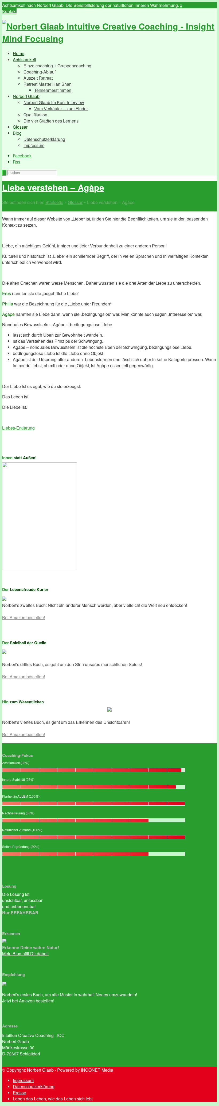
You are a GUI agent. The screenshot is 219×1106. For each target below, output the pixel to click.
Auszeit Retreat (38, 78)
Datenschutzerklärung (44, 139)
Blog (17, 133)
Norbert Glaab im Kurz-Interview (54, 102)
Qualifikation (35, 115)
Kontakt (9, 11)
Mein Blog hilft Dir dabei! (25, 953)
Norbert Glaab (26, 96)
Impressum (34, 145)
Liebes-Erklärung (18, 428)
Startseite (54, 202)
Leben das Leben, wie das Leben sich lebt (53, 1099)
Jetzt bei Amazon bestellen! (28, 1001)
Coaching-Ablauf (40, 72)
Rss (16, 162)
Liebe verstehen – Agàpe (53, 187)
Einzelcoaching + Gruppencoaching (57, 66)
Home (18, 53)
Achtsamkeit (24, 59)
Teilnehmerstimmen (52, 90)
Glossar (20, 127)
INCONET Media (97, 1070)
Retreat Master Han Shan (48, 84)
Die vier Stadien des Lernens (51, 121)
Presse (19, 1092)
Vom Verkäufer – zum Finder (61, 108)
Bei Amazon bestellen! (23, 617)
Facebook (22, 156)
